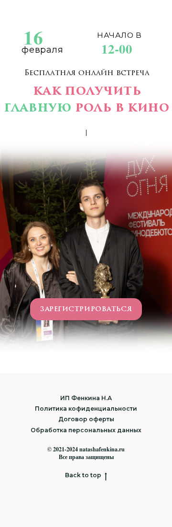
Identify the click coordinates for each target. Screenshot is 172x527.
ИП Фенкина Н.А (86, 398)
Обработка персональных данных (86, 430)
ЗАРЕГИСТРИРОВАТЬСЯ (86, 309)
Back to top (83, 475)
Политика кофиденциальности (86, 408)
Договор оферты (86, 419)
